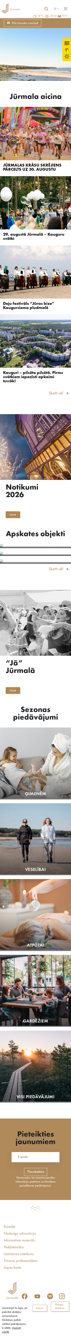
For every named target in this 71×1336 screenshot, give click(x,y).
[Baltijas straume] (35, 546)
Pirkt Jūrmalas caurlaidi (25, 23)
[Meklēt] (46, 9)
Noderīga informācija (20, 1234)
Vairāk (13, 514)
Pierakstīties (35, 1172)
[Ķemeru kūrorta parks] (35, 562)
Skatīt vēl (56, 393)
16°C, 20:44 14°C (52, 16)
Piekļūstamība (14, 1247)
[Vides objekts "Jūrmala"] (35, 554)
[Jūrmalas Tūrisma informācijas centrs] (11, 8)
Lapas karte (12, 1268)
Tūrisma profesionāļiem (21, 1261)
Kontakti (9, 1227)
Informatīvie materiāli (19, 1240)
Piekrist (39, 1308)
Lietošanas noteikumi (19, 1254)
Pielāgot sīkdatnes (59, 1306)
